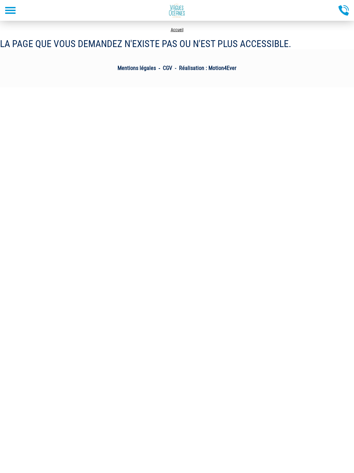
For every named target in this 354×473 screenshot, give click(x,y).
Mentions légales (137, 68)
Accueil (177, 29)
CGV (167, 68)
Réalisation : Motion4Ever (207, 68)
